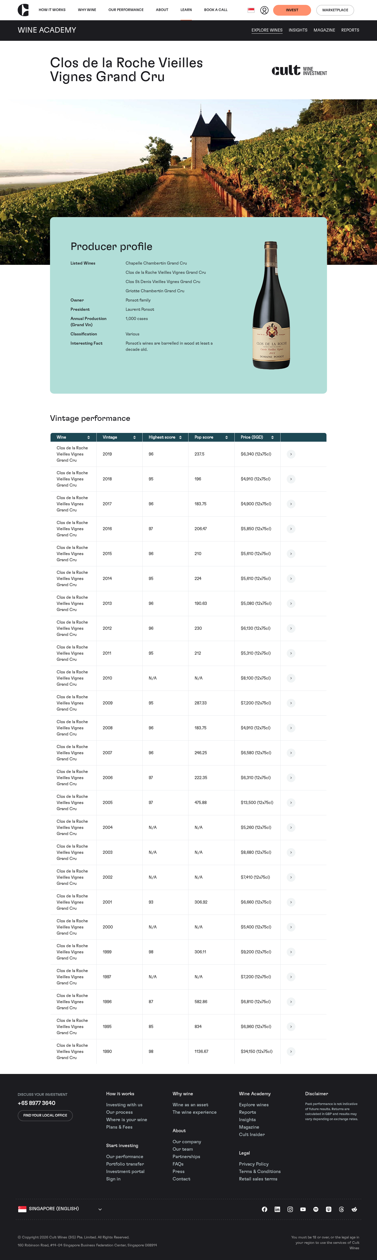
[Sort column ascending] (88, 437)
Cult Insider (252, 1134)
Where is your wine (126, 1120)
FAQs (178, 1164)
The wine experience (195, 1112)
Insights (298, 30)
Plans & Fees (119, 1127)
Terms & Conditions (260, 1171)
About (162, 10)
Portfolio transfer (125, 1164)
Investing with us (124, 1105)
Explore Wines (267, 30)
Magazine (324, 30)
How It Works (52, 10)
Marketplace (335, 10)
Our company (187, 1142)
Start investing (122, 1145)
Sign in (113, 1179)
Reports (350, 30)
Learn (186, 10)
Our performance (124, 1157)
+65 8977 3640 (36, 1103)
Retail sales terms (258, 1179)
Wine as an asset (190, 1105)
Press (179, 1171)
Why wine (87, 10)
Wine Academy (255, 1094)
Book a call (215, 10)
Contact (181, 1179)
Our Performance (126, 10)
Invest (292, 10)
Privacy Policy (254, 1164)
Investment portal (125, 1171)
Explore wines (254, 1105)
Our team (183, 1149)
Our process (119, 1112)
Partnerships (186, 1157)
